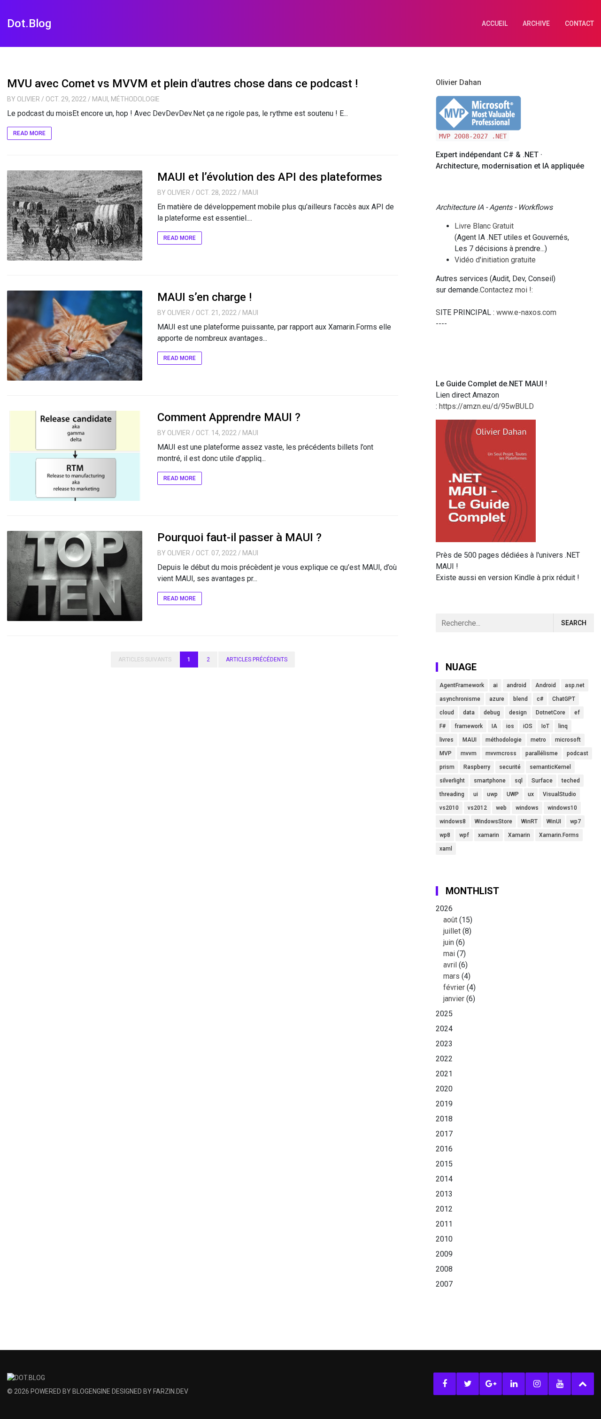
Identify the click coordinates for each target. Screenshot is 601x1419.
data (469, 712)
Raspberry (476, 767)
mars (451, 976)
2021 (444, 1073)
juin (448, 942)
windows (527, 808)
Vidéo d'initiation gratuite (495, 259)
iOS (527, 726)
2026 (456, 953)
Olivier (28, 99)
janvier (453, 998)
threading (451, 794)
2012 (444, 1208)
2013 (444, 1193)
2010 (444, 1239)
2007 (444, 1284)
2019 (444, 1103)
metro (538, 739)
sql (519, 780)
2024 (444, 1028)
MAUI (100, 99)
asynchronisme (459, 699)
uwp (492, 794)
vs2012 (477, 808)
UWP (513, 794)
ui (475, 794)
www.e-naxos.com (526, 312)
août (450, 919)
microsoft (568, 739)
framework (469, 726)
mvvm (469, 753)
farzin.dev (170, 1391)
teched (571, 780)
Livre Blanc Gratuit (484, 226)
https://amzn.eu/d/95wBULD (485, 406)
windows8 (452, 821)
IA (494, 726)
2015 (444, 1163)
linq (563, 726)
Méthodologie (135, 99)
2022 (444, 1058)
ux (531, 794)
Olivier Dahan (458, 82)
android (516, 685)
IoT (545, 726)
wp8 (444, 835)
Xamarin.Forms (559, 835)
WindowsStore (493, 821)
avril (450, 964)
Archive (536, 23)
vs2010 (449, 808)
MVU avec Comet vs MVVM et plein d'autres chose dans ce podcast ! (182, 83)
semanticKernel (550, 767)
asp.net (575, 685)
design (518, 712)
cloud (446, 712)
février (454, 987)
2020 (444, 1088)
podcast (577, 753)
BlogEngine (91, 1391)
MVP (445, 753)
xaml (445, 848)
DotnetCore (550, 712)
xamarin (488, 835)
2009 (444, 1254)
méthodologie (503, 739)
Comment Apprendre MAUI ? (228, 417)
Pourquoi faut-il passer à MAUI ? (239, 537)
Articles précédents (256, 659)
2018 (444, 1118)
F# (442, 726)
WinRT (529, 821)
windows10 (562, 808)
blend (520, 699)
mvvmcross (500, 753)
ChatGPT (563, 699)
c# (540, 699)
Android (545, 685)
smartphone (490, 780)
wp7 (575, 821)
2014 (444, 1178)
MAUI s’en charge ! (204, 297)
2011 (444, 1224)
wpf (464, 835)
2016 (444, 1148)
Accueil (495, 23)
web (501, 808)
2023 (444, 1043)
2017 (444, 1133)
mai (449, 953)
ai (495, 685)
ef (577, 712)
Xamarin (519, 835)
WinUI (554, 821)
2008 (444, 1269)
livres (446, 739)
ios (510, 726)
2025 (444, 1013)
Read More (29, 133)
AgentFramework (461, 685)
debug (492, 712)
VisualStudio (559, 794)
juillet (452, 931)
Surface (542, 780)
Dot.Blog (29, 23)
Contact (579, 23)
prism (447, 767)
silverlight (452, 780)
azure (496, 699)
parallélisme (541, 753)
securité (510, 767)
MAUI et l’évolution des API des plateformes (269, 177)
